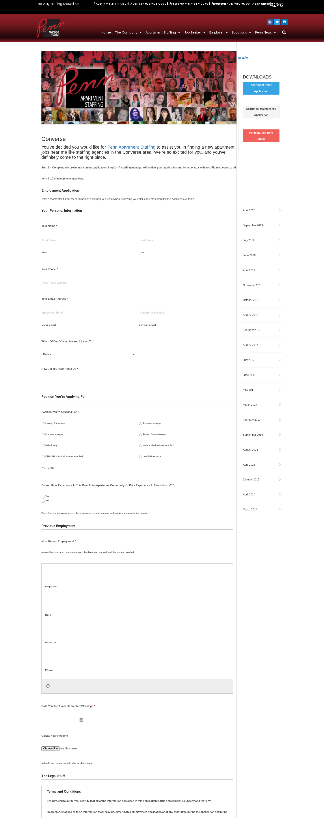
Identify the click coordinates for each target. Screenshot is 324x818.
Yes (47, 496)
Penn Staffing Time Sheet (261, 135)
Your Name (49, 226)
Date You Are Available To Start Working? (68, 706)
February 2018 (252, 330)
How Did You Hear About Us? (59, 368)
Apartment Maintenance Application (261, 112)
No (47, 500)
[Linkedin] (284, 22)
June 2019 (249, 255)
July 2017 (249, 360)
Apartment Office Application (261, 88)
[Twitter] (277, 22)
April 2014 (249, 494)
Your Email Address (54, 298)
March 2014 (250, 509)
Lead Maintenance (152, 456)
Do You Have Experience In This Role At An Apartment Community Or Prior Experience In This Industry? (107, 485)
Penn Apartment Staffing (131, 147)
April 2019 (249, 270)
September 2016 (253, 434)
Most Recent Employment (58, 541)
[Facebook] (270, 22)
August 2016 (250, 449)
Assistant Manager (152, 423)
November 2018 (252, 285)
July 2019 (249, 240)
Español (243, 57)
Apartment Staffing (161, 32)
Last (141, 252)
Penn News (263, 32)
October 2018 (251, 300)
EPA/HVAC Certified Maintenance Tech (64, 456)
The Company (126, 32)
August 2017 (250, 345)
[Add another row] (48, 686)
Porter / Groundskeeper (154, 434)
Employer (216, 32)
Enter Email (49, 325)
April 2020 (249, 210)
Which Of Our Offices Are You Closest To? (68, 341)
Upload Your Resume (54, 735)
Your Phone (49, 269)
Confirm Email (147, 325)
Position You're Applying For (60, 412)
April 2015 (249, 464)
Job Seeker (192, 32)
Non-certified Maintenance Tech (158, 445)
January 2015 (251, 479)
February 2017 (252, 419)
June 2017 (249, 375)
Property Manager (54, 434)
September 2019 (253, 225)
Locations (239, 32)
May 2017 (249, 389)
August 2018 (250, 315)
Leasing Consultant (55, 423)
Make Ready (51, 445)
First (44, 252)
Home (106, 32)
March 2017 (250, 404)
